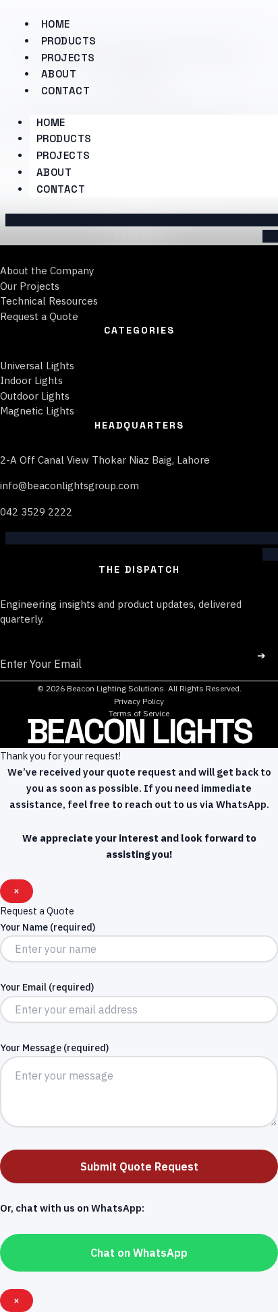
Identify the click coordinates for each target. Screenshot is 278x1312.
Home (50, 122)
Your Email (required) (47, 987)
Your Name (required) (47, 927)
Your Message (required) (54, 1048)
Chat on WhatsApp (139, 1252)
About (54, 172)
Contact (65, 90)
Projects (63, 155)
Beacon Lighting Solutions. (115, 688)
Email (16, 646)
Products (64, 138)
